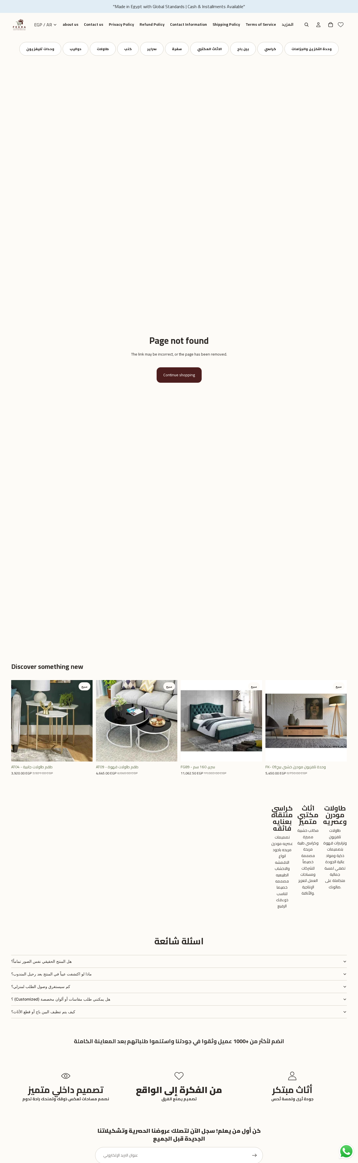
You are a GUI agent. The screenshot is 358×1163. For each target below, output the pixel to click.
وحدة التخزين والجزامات (311, 49)
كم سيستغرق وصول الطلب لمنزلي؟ (40, 986)
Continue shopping (179, 375)
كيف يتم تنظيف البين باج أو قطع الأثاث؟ (43, 1011)
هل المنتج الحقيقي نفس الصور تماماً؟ (41, 961)
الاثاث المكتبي (209, 49)
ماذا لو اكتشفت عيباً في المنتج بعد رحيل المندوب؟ (51, 973)
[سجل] (254, 1155)
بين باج (243, 49)
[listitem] (287, 24)
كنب (128, 49)
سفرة (177, 49)
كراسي (270, 49)
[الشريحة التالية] (84, 721)
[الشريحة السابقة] (19, 721)
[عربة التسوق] (330, 24)
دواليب (75, 49)
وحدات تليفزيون (40, 49)
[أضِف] (84, 753)
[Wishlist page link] (340, 24)
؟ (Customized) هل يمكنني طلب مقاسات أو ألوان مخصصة (60, 999)
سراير (152, 49)
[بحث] (306, 24)
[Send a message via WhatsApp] (346, 1151)
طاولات (103, 49)
